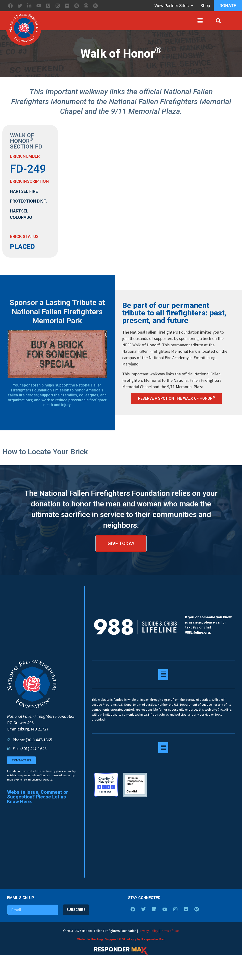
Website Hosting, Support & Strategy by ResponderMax (121, 939)
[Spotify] (95, 5)
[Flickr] (67, 5)
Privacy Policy (148, 931)
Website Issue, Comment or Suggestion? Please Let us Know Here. (37, 796)
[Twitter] (20, 5)
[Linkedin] (154, 909)
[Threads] (86, 5)
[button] (123, 22)
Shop (205, 5)
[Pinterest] (76, 5)
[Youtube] (38, 5)
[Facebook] (10, 5)
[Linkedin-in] (29, 5)
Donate (228, 5)
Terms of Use (169, 931)
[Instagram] (57, 5)
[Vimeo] (48, 5)
